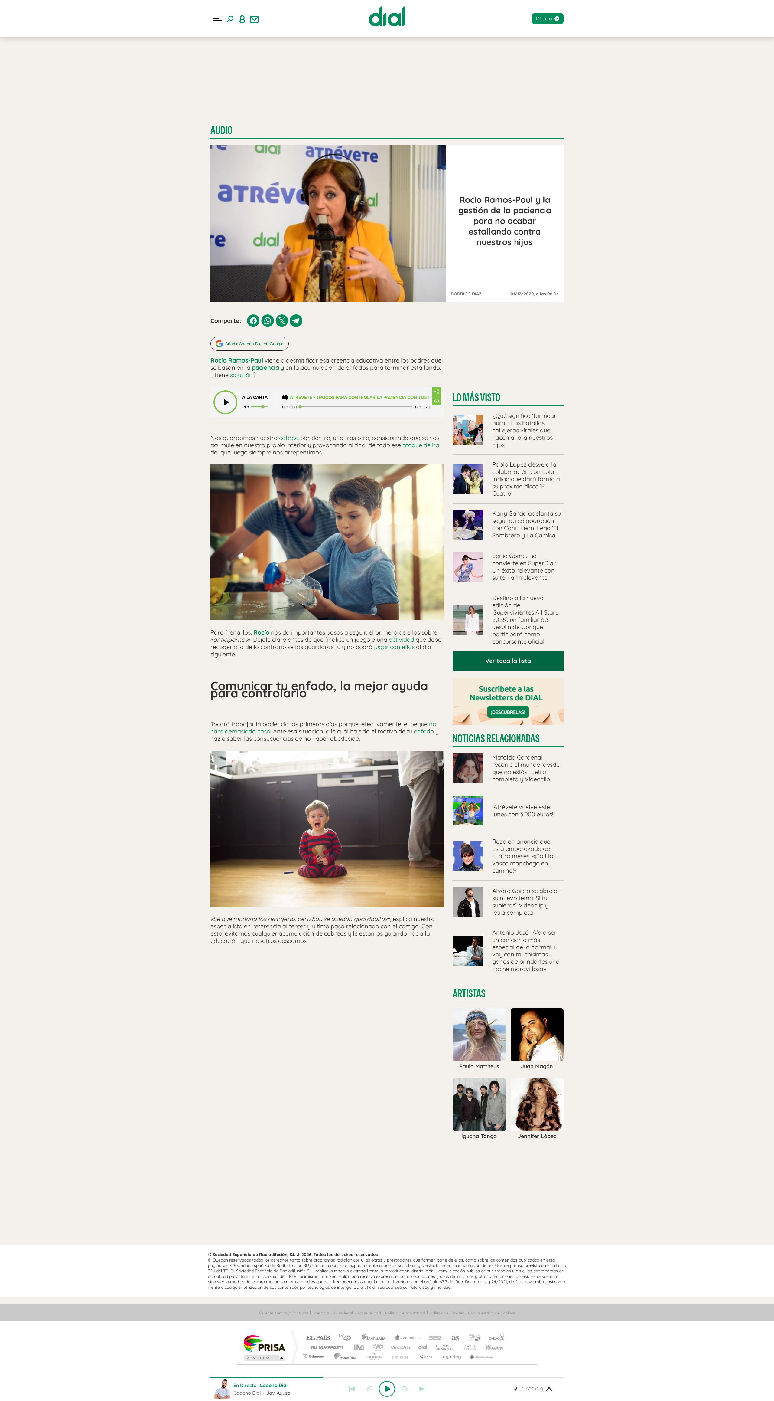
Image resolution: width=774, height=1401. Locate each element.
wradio (377, 1347)
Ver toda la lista (508, 660)
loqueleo (451, 1356)
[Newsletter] (254, 19)
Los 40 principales (347, 1338)
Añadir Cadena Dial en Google (254, 343)
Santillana (375, 1338)
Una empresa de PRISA (264, 1343)
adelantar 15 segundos (404, 1389)
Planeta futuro (467, 1347)
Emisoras (320, 1313)
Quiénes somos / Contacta (283, 1313)
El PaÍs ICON (400, 1356)
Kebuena (489, 1347)
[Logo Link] (387, 16)
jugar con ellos (394, 647)
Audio (221, 130)
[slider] (387, 1377)
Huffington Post (326, 1347)
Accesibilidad (369, 1313)
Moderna (344, 1356)
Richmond (314, 1356)
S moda (425, 1356)
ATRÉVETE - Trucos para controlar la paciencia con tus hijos (361, 397)
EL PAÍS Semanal (445, 1347)
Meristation (480, 1356)
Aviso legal (343, 1313)
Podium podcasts (374, 1356)
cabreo (289, 437)
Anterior (352, 1389)
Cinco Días (400, 1347)
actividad (401, 639)
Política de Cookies (446, 1313)
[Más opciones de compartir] (436, 391)
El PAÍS (318, 1338)
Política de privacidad (405, 1313)
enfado (424, 731)
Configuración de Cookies (491, 1313)
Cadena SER (433, 1338)
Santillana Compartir (407, 1338)
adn (472, 1338)
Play (387, 1389)
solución (241, 375)
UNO (359, 1347)
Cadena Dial (423, 1347)
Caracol (494, 1338)
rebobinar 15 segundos (369, 1389)
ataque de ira (420, 445)
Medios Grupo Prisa (264, 1357)
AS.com (452, 1338)
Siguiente (422, 1389)
